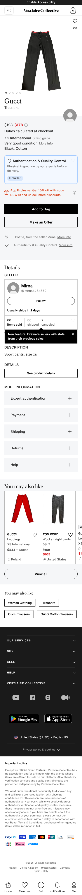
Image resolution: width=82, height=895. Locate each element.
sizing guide (41, 138)
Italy (45, 871)
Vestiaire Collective (26, 683)
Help (14, 464)
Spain (37, 871)
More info (46, 143)
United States (49, 867)
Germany (65, 867)
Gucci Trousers (19, 614)
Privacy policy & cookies (39, 749)
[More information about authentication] (73, 160)
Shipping (17, 431)
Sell (11, 662)
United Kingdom (29, 867)
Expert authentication (28, 398)
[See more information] (75, 192)
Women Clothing (20, 603)
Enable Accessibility (40, 2)
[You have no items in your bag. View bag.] (73, 10)
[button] (73, 10)
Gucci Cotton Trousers (57, 614)
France (13, 867)
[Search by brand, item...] (9, 10)
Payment (17, 414)
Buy (10, 651)
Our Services (19, 640)
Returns (16, 448)
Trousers (49, 603)
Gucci (13, 101)
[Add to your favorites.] (35, 534)
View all (41, 574)
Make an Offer (41, 222)
